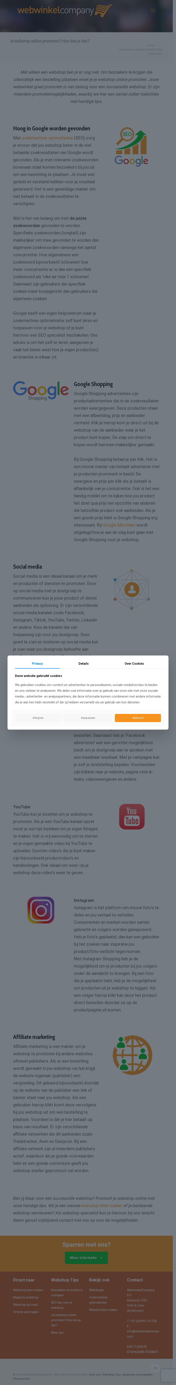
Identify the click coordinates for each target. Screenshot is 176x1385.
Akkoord (137, 718)
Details (84, 663)
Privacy (37, 663)
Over (134, 663)
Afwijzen (38, 718)
